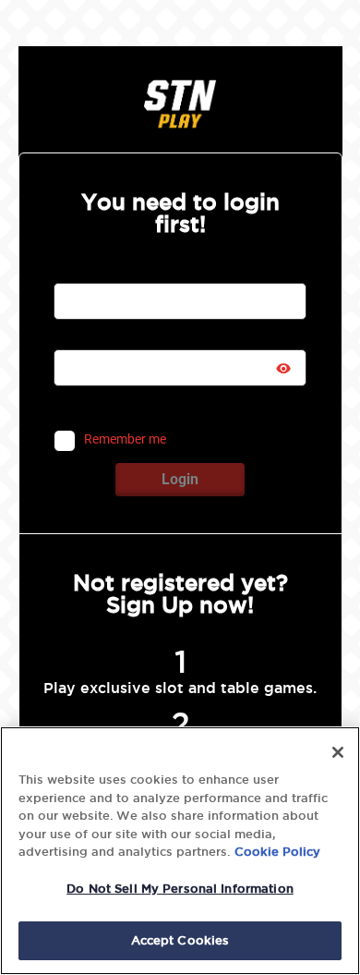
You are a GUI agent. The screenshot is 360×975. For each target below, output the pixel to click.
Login (180, 479)
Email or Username (107, 271)
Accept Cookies (180, 939)
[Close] (338, 752)
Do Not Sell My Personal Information (180, 888)
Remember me (125, 440)
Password (83, 338)
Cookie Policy (277, 851)
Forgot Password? (231, 406)
